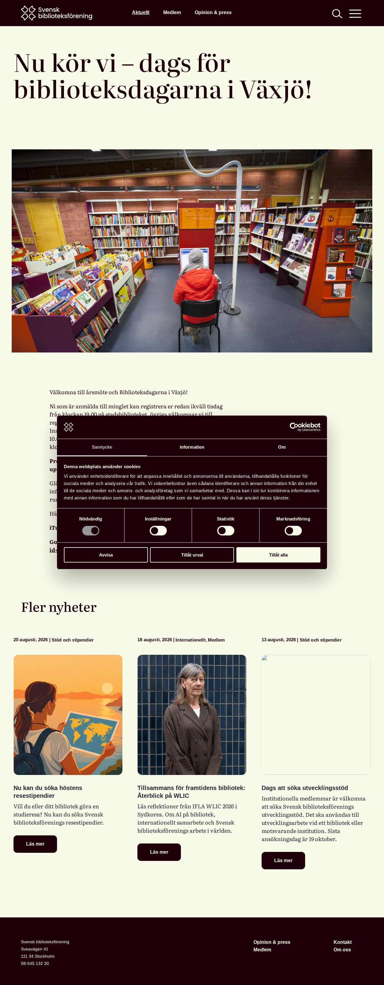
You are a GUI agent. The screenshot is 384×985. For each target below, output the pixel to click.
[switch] (158, 530)
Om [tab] (282, 447)
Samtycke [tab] (102, 447)
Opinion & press (213, 12)
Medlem (172, 12)
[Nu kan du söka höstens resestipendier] (68, 715)
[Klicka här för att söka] (336, 13)
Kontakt (343, 942)
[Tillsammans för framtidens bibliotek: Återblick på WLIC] (191, 715)
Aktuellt (140, 12)
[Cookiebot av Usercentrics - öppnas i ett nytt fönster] (294, 427)
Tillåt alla (278, 554)
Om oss (342, 949)
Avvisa (106, 554)
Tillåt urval (192, 554)
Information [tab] (192, 447)
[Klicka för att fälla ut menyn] (355, 13)
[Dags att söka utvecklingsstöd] (316, 715)
